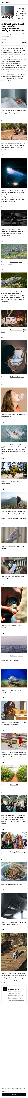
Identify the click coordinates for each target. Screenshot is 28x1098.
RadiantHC (13, 973)
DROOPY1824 (14, 785)
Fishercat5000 (14, 752)
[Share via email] (13, 42)
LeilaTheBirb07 (14, 922)
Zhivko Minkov (21, 973)
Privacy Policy (5, 1091)
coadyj (12, 625)
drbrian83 (13, 884)
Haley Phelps (22, 752)
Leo (15, 511)
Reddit (9, 80)
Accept (14, 1094)
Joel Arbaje (21, 656)
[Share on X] (8, 42)
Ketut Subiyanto (20, 414)
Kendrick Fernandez (7, 192)
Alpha (18, 884)
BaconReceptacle (15, 291)
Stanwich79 (13, 722)
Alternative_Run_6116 (16, 190)
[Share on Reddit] (11, 42)
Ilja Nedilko (20, 481)
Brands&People (5, 787)
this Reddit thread (16, 63)
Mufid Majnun (21, 546)
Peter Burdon (18, 625)
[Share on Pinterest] (5, 42)
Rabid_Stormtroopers (16, 330)
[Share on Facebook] (2, 42)
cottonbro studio (21, 110)
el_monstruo (13, 229)
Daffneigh (13, 852)
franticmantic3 (14, 262)
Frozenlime (13, 110)
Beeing (19, 722)
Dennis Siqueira (20, 815)
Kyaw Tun (23, 291)
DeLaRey (12, 815)
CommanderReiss (15, 576)
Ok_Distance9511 (15, 377)
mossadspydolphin (15, 143)
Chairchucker (13, 656)
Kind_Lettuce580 (15, 445)
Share (24, 42)
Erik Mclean (22, 922)
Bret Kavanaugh (21, 852)
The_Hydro (13, 481)
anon (11, 511)
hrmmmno (13, 546)
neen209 (12, 414)
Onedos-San (13, 690)
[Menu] (25, 2)
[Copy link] (16, 42)
